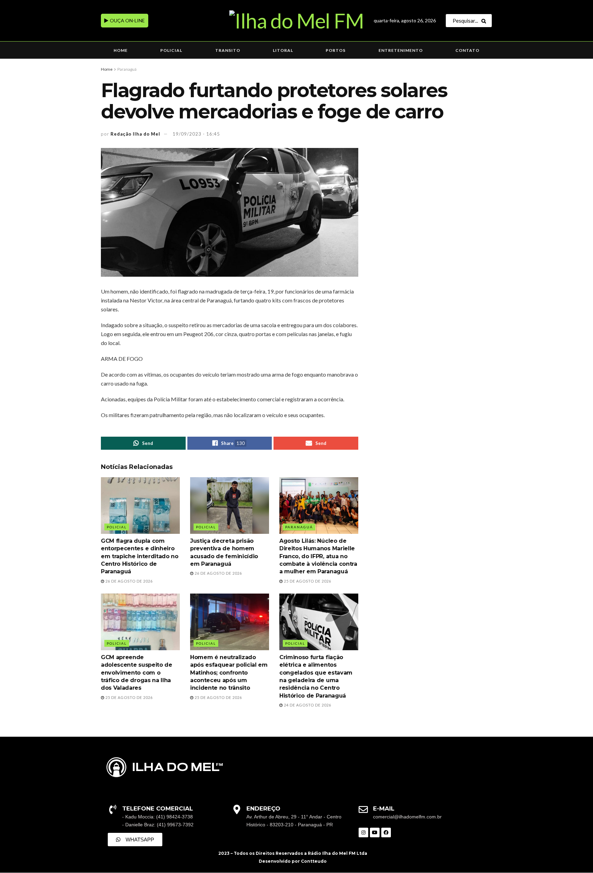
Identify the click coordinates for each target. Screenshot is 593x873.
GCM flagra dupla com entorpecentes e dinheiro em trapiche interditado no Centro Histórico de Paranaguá (139, 556)
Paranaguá (127, 69)
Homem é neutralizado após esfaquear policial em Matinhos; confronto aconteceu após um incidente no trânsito (229, 672)
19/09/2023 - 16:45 (196, 134)
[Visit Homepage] (296, 20)
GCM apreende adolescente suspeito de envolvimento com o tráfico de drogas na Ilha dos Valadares (136, 672)
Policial (171, 50)
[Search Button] (485, 20)
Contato (467, 50)
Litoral (283, 50)
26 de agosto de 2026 (128, 581)
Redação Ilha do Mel (135, 134)
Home (121, 50)
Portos (336, 50)
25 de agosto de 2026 (307, 581)
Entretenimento (401, 50)
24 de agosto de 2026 (307, 705)
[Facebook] (386, 832)
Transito (227, 50)
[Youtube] (375, 832)
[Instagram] (363, 832)
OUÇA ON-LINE (127, 20)
